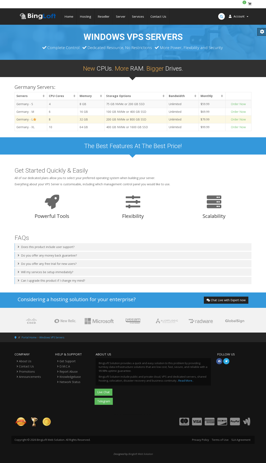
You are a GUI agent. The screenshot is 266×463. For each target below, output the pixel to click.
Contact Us (158, 16)
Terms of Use (220, 440)
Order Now (238, 104)
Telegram (103, 401)
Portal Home (29, 337)
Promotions (26, 371)
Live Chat (103, 392)
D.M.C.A (64, 366)
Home (68, 16)
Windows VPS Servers (51, 337)
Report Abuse (68, 371)
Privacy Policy (200, 440)
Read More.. (185, 380)
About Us (24, 361)
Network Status (69, 382)
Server (121, 16)
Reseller (104, 16)
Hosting (85, 16)
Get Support (67, 361)
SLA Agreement (240, 440)
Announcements (29, 377)
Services (138, 16)
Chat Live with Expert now (228, 300)
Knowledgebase (70, 377)
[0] (249, 4)
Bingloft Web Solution (140, 454)
